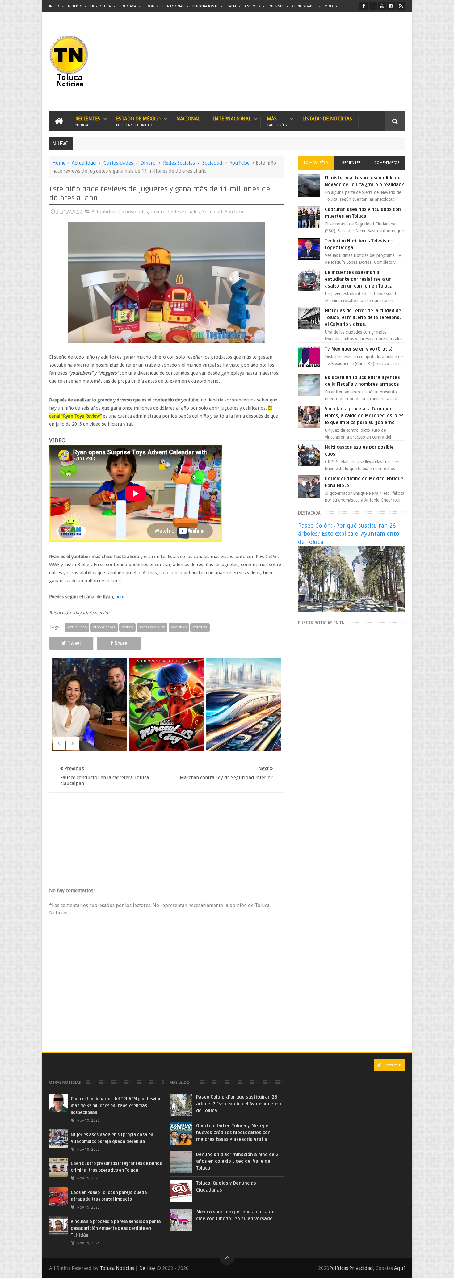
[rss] (401, 6)
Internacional (205, 6)
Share (121, 643)
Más (277, 121)
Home (58, 163)
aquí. (119, 596)
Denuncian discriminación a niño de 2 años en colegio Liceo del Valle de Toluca (237, 1161)
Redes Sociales (179, 163)
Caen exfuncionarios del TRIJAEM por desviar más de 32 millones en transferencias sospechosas (116, 1105)
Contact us (392, 1065)
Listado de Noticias (327, 119)
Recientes (87, 121)
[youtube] (382, 6)
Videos (331, 6)
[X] (373, 6)
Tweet (74, 643)
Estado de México (138, 121)
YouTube (240, 163)
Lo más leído (316, 163)
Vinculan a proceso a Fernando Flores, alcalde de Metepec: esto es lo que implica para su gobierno (364, 415)
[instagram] (391, 6)
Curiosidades (304, 6)
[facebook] (363, 6)
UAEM (231, 6)
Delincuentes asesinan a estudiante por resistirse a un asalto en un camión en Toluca (359, 279)
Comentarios (387, 163)
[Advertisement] (353, 62)
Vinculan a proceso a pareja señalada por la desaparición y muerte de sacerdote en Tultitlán (116, 1228)
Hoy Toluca (100, 6)
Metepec (75, 6)
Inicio (54, 6)
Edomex (151, 6)
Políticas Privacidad (351, 1268)
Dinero (148, 163)
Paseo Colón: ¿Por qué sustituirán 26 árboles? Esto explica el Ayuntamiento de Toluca (348, 533)
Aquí (399, 1268)
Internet (276, 6)
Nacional (175, 6)
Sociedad (212, 163)
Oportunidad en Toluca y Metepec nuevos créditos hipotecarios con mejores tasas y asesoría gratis (233, 1132)
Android (252, 6)
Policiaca (128, 6)
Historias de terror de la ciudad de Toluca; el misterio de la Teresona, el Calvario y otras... (363, 317)
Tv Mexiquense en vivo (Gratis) (359, 349)
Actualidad (84, 163)
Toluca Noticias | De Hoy (127, 1268)
